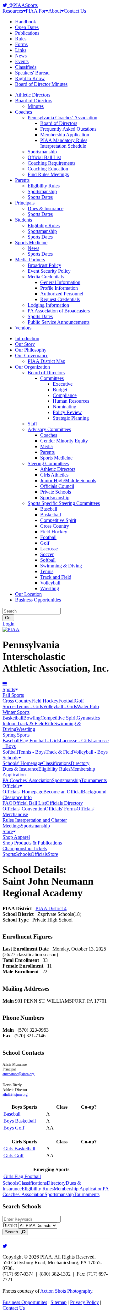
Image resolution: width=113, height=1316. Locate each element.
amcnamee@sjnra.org (19, 1074)
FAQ (8, 803)
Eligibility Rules (44, 185)
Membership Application (64, 134)
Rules (20, 38)
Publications (27, 33)
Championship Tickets (25, 848)
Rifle (49, 723)
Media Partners (30, 259)
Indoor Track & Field (24, 723)
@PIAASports (22, 5)
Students (23, 219)
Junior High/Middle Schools (68, 480)
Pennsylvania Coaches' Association (62, 117)
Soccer (47, 554)
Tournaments (94, 780)
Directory (80, 763)
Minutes (36, 106)
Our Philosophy (30, 350)
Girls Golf (13, 1155)
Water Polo (88, 706)
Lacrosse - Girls (75, 740)
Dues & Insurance (45, 208)
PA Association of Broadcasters (59, 310)
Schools (10, 757)
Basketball (50, 514)
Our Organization (32, 367)
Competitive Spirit (58, 520)
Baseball (48, 509)
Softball (48, 560)
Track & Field (59, 752)
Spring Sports (16, 735)
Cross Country (54, 526)
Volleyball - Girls (60, 706)
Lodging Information (48, 305)
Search (13, 1232)
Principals (25, 202)
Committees (52, 378)
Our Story (25, 344)
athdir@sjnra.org (15, 1094)
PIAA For (36, 11)
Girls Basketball (19, 1148)
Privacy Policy (84, 1302)
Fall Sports (13, 695)
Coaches (23, 112)
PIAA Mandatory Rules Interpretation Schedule (63, 143)
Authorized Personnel (61, 293)
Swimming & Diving (61, 565)
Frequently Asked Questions (68, 129)
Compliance (65, 395)
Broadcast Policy (44, 265)
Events (22, 61)
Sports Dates (40, 197)
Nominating (64, 406)
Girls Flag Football (22, 1176)
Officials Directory (64, 803)
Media (46, 446)
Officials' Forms (61, 808)
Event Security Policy (49, 271)
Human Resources (71, 401)
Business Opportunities (38, 599)
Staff (32, 423)
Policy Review (67, 412)
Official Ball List (44, 157)
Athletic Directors (32, 95)
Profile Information (59, 288)
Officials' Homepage (23, 791)
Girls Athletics (54, 474)
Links (20, 50)
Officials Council (57, 486)
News (21, 55)
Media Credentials (46, 276)
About (54, 11)
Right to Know (30, 78)
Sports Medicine (31, 242)
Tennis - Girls (29, 706)
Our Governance (31, 355)
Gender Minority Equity (64, 440)
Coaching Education (48, 168)
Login (8, 623)
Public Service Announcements (58, 322)
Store (8, 831)
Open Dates (27, 27)
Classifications (56, 763)
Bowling (31, 717)
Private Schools (55, 492)
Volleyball (50, 582)
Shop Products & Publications (32, 842)
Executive (63, 384)
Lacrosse (49, 548)
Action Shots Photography (66, 1291)
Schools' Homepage (22, 763)
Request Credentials (60, 299)
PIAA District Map (46, 361)
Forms (21, 44)
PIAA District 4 (51, 908)
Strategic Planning (71, 418)
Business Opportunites (25, 1302)
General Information (60, 282)
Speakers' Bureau (32, 72)
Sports (9, 689)
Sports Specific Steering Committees (64, 503)
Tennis (46, 571)
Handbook (25, 21)
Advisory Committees (49, 429)
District (10, 1225)
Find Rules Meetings (48, 174)
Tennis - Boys (32, 752)
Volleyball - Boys (90, 752)
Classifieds (25, 67)
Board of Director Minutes (41, 84)
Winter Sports (16, 712)
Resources (13, 11)
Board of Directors (33, 100)
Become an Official (62, 791)
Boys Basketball (19, 1120)
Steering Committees (48, 463)
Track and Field (55, 577)
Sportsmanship (42, 151)
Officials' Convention (24, 808)
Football (48, 537)
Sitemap (59, 1302)
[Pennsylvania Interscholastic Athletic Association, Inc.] (11, 629)
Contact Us (75, 11)
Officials (11, 786)
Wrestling (49, 588)
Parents (22, 180)
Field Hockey (53, 531)
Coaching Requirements (51, 163)
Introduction (27, 338)
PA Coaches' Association (27, 780)
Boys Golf (13, 1127)
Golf (44, 543)
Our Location (28, 594)
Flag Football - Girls (39, 740)
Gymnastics (88, 717)
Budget (60, 389)
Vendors (23, 327)
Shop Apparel (16, 837)
